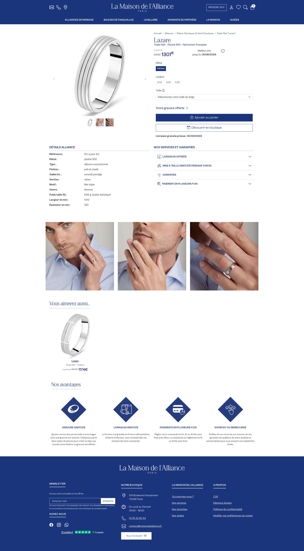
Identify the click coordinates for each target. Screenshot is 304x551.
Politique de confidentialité (227, 509)
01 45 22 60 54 (137, 518)
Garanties (169, 174)
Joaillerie (151, 19)
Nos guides (178, 515)
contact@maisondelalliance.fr (145, 526)
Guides (234, 19)
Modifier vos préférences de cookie (233, 515)
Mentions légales (222, 503)
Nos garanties (179, 509)
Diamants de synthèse (182, 19)
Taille (159, 90)
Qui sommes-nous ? (183, 496)
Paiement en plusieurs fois (180, 183)
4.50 (168, 82)
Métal (159, 63)
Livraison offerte (175, 156)
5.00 (177, 82)
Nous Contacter (134, 536)
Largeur (160, 76)
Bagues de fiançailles (119, 19)
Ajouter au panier (206, 117)
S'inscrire (108, 501)
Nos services (179, 503)
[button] (245, 8)
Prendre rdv (216, 7)
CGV (215, 496)
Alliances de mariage (79, 19)
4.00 (159, 82)
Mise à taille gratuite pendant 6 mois (187, 165)
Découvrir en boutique (206, 128)
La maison (213, 19)
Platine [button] (161, 68)
